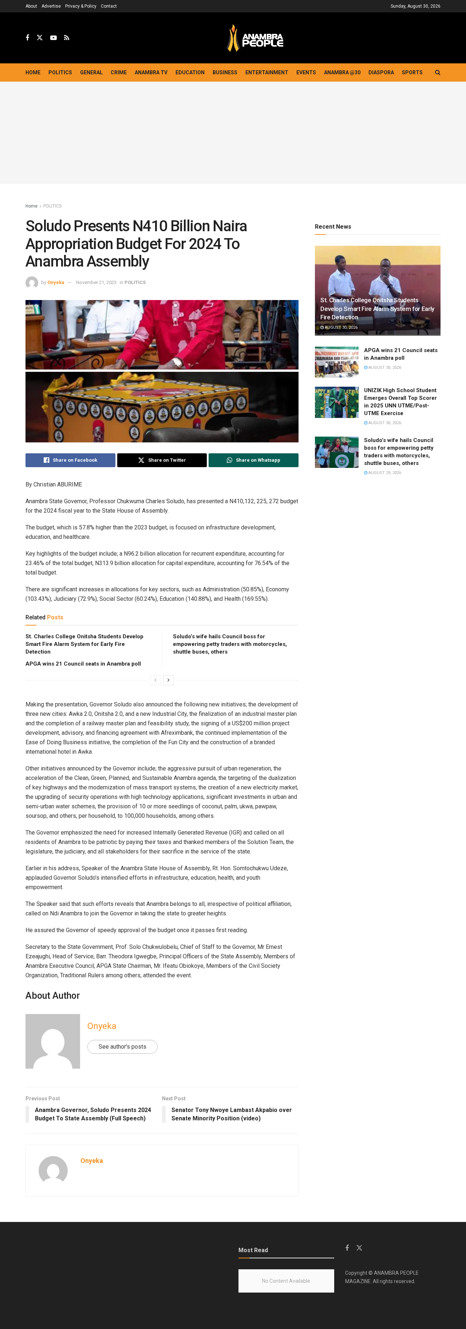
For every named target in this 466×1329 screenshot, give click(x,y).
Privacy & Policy (80, 6)
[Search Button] (438, 72)
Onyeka (55, 282)
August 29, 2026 (384, 472)
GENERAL (91, 72)
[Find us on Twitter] (39, 37)
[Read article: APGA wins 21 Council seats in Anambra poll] (337, 362)
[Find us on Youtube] (53, 38)
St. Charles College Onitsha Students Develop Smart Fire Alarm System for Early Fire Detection (84, 644)
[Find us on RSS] (66, 38)
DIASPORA (381, 72)
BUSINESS (225, 72)
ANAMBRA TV (151, 72)
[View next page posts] (168, 680)
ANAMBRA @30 (342, 72)
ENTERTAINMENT (266, 72)
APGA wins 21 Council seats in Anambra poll (83, 663)
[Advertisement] (233, 133)
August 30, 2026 (341, 327)
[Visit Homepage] (254, 38)
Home (32, 72)
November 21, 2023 (96, 282)
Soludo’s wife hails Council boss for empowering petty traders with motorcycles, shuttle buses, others (230, 644)
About (31, 6)
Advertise (51, 6)
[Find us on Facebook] (27, 38)
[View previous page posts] (155, 680)
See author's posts (122, 1046)
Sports (412, 72)
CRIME (119, 72)
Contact (109, 6)
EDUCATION (190, 72)
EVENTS (306, 72)
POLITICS (60, 72)
